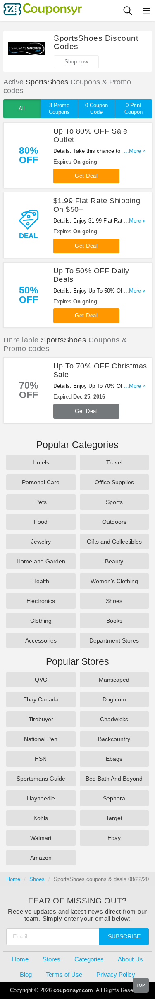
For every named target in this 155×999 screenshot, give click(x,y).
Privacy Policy (115, 974)
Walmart (41, 838)
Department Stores (114, 640)
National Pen (40, 739)
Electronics (40, 601)
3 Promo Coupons (59, 108)
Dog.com (114, 699)
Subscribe (124, 936)
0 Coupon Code (96, 108)
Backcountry (114, 739)
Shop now (76, 62)
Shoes (114, 601)
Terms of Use (64, 974)
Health (40, 581)
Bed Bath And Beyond (114, 778)
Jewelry (41, 541)
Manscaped (114, 679)
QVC (41, 679)
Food (41, 521)
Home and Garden (41, 561)
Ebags (114, 758)
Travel (114, 462)
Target (114, 818)
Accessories (41, 640)
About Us (130, 959)
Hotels (41, 462)
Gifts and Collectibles (114, 541)
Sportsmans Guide (41, 778)
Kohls (40, 818)
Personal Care (41, 482)
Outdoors (114, 521)
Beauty (114, 561)
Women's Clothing (114, 581)
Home (13, 879)
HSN (41, 758)
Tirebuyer (41, 719)
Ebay (114, 838)
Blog (26, 974)
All (22, 109)
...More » (134, 151)
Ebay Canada (41, 699)
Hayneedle (41, 798)
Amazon (41, 857)
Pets (41, 502)
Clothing (41, 620)
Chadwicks (114, 719)
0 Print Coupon (133, 108)
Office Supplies (114, 482)
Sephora (114, 798)
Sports (114, 502)
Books (114, 620)
